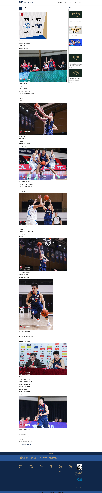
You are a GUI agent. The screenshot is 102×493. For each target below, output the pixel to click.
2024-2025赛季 (31, 466)
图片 (75, 2)
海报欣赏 (60, 471)
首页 (49, 2)
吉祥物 (20, 470)
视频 (70, 2)
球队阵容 (60, 2)
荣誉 (19, 467)
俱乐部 (54, 2)
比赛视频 (51, 467)
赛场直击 (60, 466)
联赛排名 (70, 467)
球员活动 (60, 467)
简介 (19, 466)
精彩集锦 (51, 466)
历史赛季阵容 (31, 467)
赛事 (80, 2)
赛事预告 (70, 466)
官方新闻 (29, 441)
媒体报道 (26, 441)
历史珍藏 (60, 470)
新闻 (65, 2)
